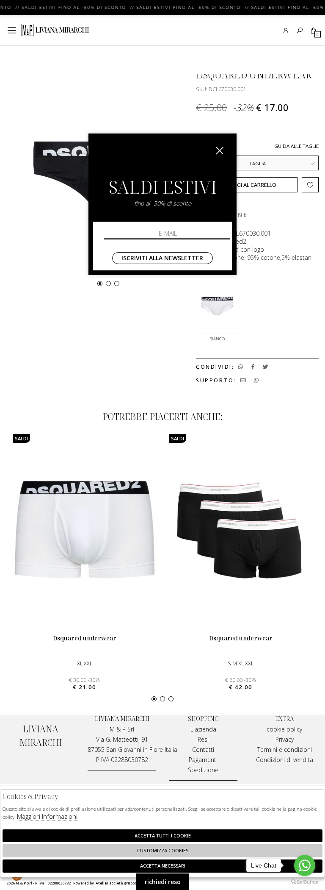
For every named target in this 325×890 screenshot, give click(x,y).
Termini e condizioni (284, 749)
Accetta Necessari (162, 865)
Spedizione (203, 770)
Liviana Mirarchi (55, 30)
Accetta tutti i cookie (163, 835)
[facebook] (252, 366)
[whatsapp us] (240, 366)
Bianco (217, 339)
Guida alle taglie (296, 146)
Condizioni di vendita (284, 760)
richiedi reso (163, 882)
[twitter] (265, 366)
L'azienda (203, 729)
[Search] (300, 30)
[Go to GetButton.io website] (304, 881)
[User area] (286, 30)
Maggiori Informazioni (47, 816)
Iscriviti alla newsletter (162, 258)
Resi (203, 739)
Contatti (203, 749)
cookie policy (284, 729)
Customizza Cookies (162, 850)
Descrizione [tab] (222, 215)
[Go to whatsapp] (304, 865)
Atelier (102, 883)
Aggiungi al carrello (246, 185)
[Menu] (11, 30)
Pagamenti (203, 760)
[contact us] (243, 380)
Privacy (284, 739)
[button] (99, 283)
